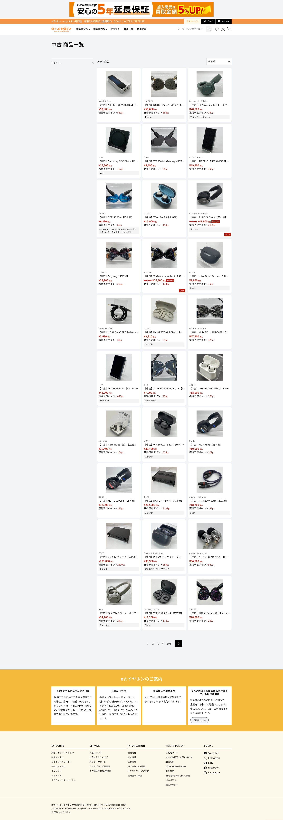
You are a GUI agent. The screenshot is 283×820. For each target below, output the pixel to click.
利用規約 (170, 770)
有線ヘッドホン (58, 766)
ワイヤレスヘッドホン (61, 761)
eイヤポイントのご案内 (138, 770)
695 (169, 643)
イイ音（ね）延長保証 (100, 766)
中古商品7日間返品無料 (100, 770)
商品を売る (99, 29)
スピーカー (56, 775)
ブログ (210, 21)
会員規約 (170, 761)
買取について (96, 752)
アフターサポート (98, 761)
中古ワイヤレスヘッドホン (63, 780)
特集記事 (141, 29)
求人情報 (132, 757)
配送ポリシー (172, 784)
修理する (115, 29)
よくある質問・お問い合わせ (179, 757)
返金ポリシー (172, 780)
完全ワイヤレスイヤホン (62, 752)
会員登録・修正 (135, 775)
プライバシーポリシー (176, 766)
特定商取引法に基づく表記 (178, 775)
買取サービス (193, 21)
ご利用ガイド (199, 720)
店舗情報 (132, 761)
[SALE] (209, 194)
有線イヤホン (57, 757)
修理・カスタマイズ (99, 757)
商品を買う (82, 29)
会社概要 (132, 752)
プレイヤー (56, 770)
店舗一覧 (128, 29)
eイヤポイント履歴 (136, 766)
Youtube (225, 21)
